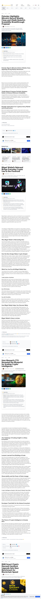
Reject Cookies (32, 596)
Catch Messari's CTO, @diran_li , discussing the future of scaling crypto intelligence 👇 (13, 539)
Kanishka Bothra (13, 544)
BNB (21, 8)
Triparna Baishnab (10, 130)
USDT (16, 8)
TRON (34, 8)
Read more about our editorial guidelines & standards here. (10, 346)
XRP (25, 8)
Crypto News (17, 5)
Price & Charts (12, 5)
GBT (6, 164)
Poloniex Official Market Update (6, 124)
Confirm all (37, 596)
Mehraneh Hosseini (13, 343)
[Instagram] (18, 343)
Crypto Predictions (22, 5)
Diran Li (11, 547)
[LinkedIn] (13, 130)
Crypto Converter (28, 5)
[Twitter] (15, 130)
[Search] (38, 5)
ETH (12, 8)
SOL (30, 8)
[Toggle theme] (33, 5)
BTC (7, 8)
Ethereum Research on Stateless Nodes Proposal (8, 125)
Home (2, 13)
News (4, 8)
